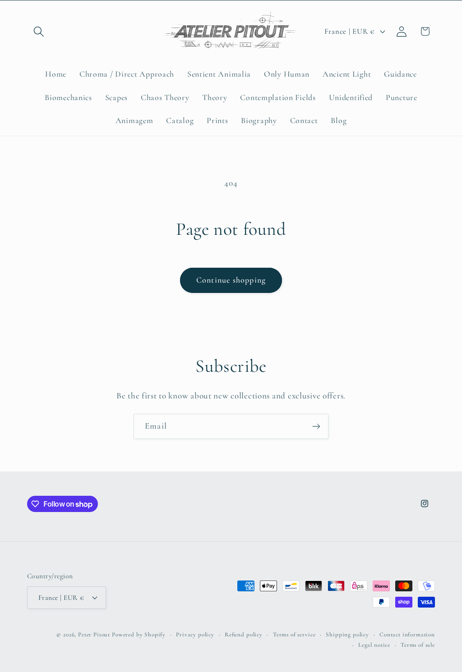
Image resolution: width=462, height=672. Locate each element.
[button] (39, 31)
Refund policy (244, 634)
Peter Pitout (94, 634)
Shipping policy (347, 634)
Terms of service (294, 634)
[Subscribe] (316, 426)
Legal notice (374, 645)
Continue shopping (231, 280)
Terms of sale (418, 645)
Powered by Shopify (139, 634)
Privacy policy (195, 634)
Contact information (407, 634)
